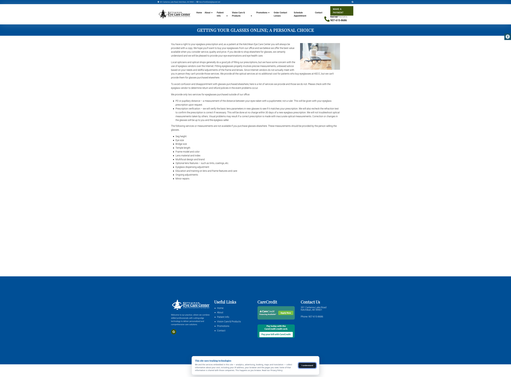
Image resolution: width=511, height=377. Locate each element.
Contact (318, 12)
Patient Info (220, 14)
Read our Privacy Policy (272, 370)
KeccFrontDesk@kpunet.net (209, 2)
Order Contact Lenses (280, 14)
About (220, 312)
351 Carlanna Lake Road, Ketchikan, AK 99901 (177, 2)
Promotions (261, 12)
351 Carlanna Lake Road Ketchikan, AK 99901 (313, 308)
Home (199, 12)
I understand (307, 365)
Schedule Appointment (300, 14)
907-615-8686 (338, 20)
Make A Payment (338, 11)
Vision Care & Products (238, 14)
